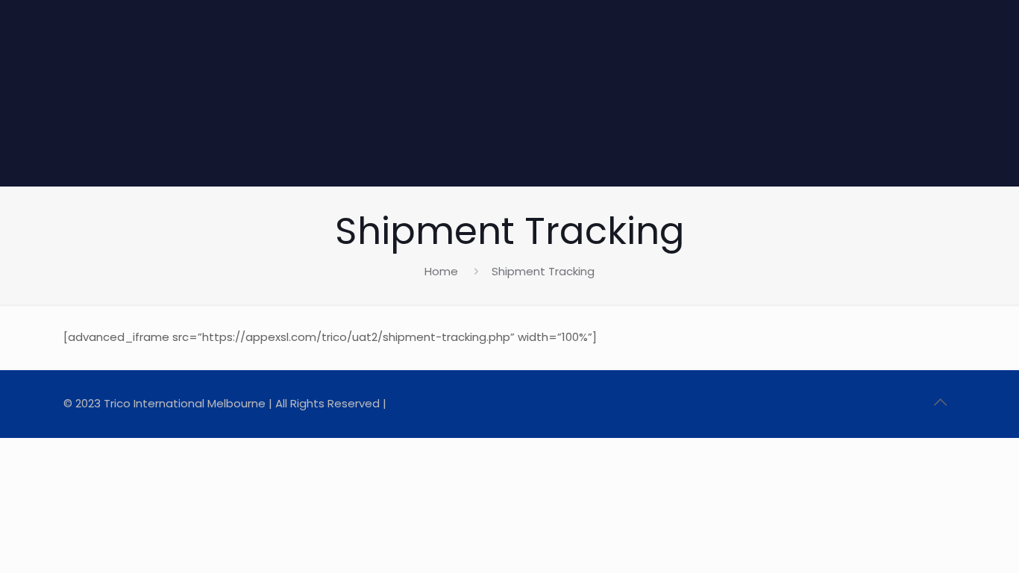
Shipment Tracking (543, 271)
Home (441, 271)
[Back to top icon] (940, 402)
